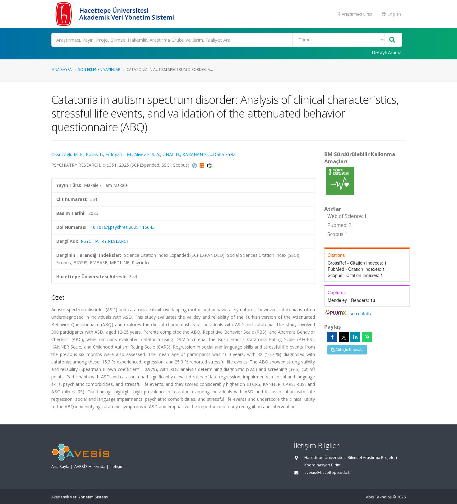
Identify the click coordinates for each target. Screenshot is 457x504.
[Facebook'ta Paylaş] (332, 337)
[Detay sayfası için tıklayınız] (339, 180)
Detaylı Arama (387, 52)
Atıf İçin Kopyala (349, 349)
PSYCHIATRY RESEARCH (105, 241)
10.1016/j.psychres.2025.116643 (122, 227)
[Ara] (392, 40)
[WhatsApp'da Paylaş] (367, 337)
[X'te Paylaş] (344, 337)
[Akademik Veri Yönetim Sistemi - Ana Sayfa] (64, 14)
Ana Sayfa (62, 69)
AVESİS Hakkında (89, 466)
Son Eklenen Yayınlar (99, 69)
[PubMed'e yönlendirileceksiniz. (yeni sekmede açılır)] (195, 165)
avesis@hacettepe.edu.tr (327, 472)
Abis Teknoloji (379, 497)
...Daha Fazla (223, 154)
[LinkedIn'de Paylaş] (355, 337)
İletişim (116, 466)
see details (360, 313)
